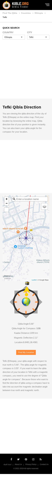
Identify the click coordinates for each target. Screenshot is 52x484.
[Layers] (44, 206)
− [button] (7, 203)
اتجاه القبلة (7, 464)
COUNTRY (8, 32)
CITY (29, 32)
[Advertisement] (26, 72)
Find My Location (26, 352)
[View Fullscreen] (6, 210)
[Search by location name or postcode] (14, 199)
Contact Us (44, 464)
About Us (18, 464)
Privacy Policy (30, 464)
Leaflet (34, 280)
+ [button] (7, 199)
